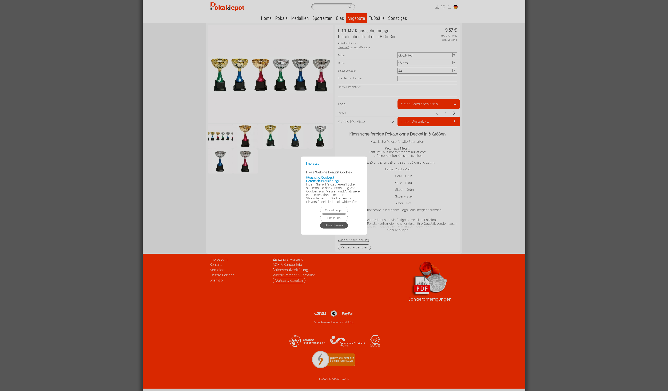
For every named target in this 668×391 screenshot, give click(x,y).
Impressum (314, 163)
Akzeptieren (334, 225)
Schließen (334, 217)
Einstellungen (334, 210)
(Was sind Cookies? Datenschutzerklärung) (322, 179)
